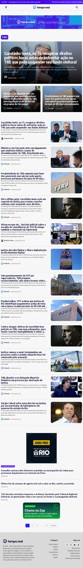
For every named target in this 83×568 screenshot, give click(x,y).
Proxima (53, 525)
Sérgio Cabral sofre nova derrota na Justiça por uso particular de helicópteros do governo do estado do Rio (23, 405)
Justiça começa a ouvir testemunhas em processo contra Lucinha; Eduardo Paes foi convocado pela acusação (23, 354)
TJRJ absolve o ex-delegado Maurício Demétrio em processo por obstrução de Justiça (22, 380)
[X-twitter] (67, 545)
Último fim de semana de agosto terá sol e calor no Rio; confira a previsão (37, 483)
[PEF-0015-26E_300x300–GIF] (41, 448)
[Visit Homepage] (41, 7)
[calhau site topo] (41, 22)
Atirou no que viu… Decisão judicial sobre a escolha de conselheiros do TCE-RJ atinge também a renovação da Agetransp (23, 227)
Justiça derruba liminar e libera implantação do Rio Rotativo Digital (23, 251)
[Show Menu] (6, 7)
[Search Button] (77, 7)
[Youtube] (74, 545)
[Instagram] (70, 545)
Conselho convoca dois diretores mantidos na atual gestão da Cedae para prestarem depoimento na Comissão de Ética (37, 471)
